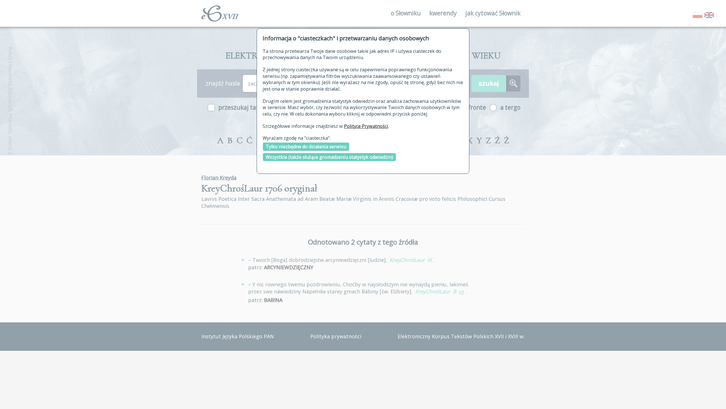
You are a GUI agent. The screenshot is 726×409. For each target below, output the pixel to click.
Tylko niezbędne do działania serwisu (306, 146)
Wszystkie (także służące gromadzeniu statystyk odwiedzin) (329, 157)
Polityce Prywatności (366, 126)
